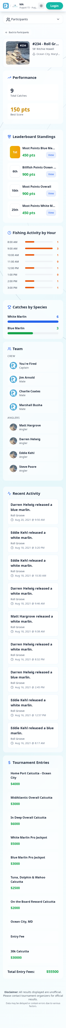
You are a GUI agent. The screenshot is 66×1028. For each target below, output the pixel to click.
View (51, 155)
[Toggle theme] (41, 6)
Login (54, 6)
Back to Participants (19, 32)
